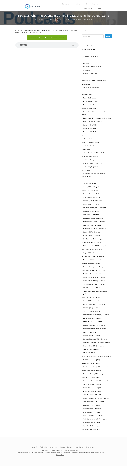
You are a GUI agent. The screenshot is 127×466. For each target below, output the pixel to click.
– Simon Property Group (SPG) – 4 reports (95, 398)
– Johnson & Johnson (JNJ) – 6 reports (94, 339)
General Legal (79, 447)
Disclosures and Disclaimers (69, 452)
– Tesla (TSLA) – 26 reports (91, 187)
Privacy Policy (60, 455)
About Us (34, 447)
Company (87, 8)
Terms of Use (97, 452)
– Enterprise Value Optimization (92, 163)
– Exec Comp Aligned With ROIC (92, 121)
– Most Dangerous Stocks (90, 108)
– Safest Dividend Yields (89, 125)
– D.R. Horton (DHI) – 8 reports (92, 249)
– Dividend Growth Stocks (90, 128)
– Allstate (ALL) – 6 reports (90, 349)
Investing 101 (86, 149)
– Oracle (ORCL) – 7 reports (91, 263)
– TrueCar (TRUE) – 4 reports (91, 394)
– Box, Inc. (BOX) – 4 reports (91, 405)
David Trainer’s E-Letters (90, 56)
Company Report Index (89, 183)
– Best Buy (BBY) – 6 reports (91, 308)
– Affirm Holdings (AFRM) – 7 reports (93, 284)
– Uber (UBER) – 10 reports (91, 214)
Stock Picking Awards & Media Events (94, 80)
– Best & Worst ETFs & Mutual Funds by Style (96, 118)
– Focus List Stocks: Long (90, 98)
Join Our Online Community (90, 142)
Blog (87, 4)
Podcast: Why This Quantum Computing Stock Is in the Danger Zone (63, 15)
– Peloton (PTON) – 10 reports (91, 225)
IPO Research (86, 70)
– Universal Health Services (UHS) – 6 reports (96, 342)
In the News (53, 447)
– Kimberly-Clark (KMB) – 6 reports (93, 346)
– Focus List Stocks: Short (90, 101)
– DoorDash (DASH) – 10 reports (92, 218)
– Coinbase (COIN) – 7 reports (91, 260)
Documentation (90, 447)
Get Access (65, 4)
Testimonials (86, 84)
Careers (69, 447)
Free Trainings (86, 53)
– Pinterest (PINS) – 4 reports (91, 408)
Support (62, 447)
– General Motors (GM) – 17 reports (93, 194)
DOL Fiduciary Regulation (90, 167)
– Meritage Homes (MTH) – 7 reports (93, 277)
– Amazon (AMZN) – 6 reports (91, 311)
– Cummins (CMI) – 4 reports (91, 426)
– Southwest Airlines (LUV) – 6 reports (94, 328)
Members (98, 8)
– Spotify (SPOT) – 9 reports (91, 232)
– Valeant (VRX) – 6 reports (90, 301)
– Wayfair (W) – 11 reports (90, 211)
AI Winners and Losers (89, 49)
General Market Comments (90, 87)
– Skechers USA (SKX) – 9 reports (92, 239)
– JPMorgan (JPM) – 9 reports (91, 242)
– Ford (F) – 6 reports (89, 332)
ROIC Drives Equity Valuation (91, 160)
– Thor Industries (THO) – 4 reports (93, 401)
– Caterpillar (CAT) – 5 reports (91, 391)
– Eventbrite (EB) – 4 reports (91, 422)
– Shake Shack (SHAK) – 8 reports (93, 256)
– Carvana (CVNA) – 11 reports (92, 201)
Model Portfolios (87, 94)
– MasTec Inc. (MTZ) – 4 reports (92, 415)
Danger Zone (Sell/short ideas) (91, 66)
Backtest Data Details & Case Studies (93, 153)
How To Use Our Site (88, 146)
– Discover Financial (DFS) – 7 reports (94, 270)
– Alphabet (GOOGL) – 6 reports (92, 321)
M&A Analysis (86, 170)
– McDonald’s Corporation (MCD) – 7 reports (96, 267)
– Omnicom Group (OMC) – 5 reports (94, 374)
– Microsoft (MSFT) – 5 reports (92, 387)
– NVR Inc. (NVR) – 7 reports (91, 297)
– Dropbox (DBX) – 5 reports (91, 377)
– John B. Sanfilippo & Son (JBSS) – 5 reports (96, 356)
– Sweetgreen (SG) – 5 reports (91, 384)
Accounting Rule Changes (90, 156)
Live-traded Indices (88, 46)
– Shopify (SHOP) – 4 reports (91, 412)
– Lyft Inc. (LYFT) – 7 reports (91, 287)
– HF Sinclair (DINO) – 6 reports (92, 353)
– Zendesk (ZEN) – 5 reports (91, 363)
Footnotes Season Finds (89, 73)
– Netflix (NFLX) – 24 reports (91, 190)
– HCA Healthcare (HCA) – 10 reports (94, 228)
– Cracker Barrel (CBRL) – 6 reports (93, 304)
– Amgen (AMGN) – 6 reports (91, 335)
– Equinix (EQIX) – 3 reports (91, 429)
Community (95, 4)
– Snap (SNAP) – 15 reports (91, 197)
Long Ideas (85, 63)
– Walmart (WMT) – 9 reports (91, 235)
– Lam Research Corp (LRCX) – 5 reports (95, 367)
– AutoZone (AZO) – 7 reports (91, 274)
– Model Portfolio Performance (91, 132)
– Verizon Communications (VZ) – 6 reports (95, 314)
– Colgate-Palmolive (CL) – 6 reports (93, 325)
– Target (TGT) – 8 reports (90, 253)
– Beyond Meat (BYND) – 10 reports (93, 221)
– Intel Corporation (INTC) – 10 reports (94, 207)
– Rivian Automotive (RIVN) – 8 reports (94, 246)
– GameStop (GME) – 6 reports (92, 318)
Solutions (77, 4)
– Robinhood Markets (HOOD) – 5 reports (95, 381)
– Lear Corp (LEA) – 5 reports (91, 370)
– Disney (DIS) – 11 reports (90, 204)
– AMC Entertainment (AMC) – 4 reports (94, 419)
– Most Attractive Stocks (89, 105)
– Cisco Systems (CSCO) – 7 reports (93, 280)
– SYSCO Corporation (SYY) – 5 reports (94, 360)
